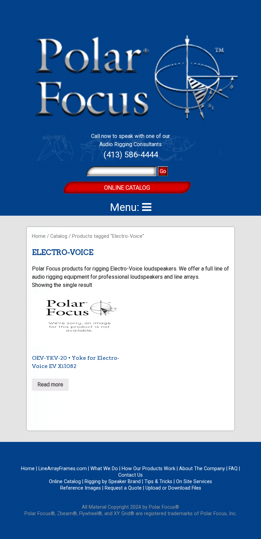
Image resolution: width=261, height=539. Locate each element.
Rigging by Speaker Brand (113, 481)
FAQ (233, 469)
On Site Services (194, 481)
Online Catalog (127, 187)
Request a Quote (123, 488)
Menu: (126, 207)
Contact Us (130, 475)
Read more (50, 384)
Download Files (184, 488)
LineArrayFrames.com (62, 469)
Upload (153, 488)
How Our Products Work (148, 469)
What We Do (104, 469)
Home (39, 236)
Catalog (58, 236)
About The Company (202, 469)
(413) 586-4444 (130, 154)
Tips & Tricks (158, 481)
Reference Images (80, 488)
